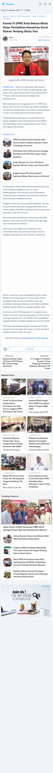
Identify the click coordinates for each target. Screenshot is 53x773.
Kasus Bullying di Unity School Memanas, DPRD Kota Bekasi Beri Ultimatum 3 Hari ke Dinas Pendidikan (39, 481)
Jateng (12, 726)
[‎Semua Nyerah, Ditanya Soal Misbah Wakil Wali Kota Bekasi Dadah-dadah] (7, 543)
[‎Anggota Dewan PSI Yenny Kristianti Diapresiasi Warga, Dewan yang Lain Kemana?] (7, 180)
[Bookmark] (5, 350)
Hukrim (32, 745)
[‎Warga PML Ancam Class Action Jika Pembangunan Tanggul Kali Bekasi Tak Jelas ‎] (13, 470)
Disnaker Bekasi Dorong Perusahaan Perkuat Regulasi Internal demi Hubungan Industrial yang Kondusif (30, 574)
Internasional (34, 726)
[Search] (45, 4)
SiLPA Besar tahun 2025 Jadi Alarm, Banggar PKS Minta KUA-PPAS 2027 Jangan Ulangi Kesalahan (30, 154)
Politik (12, 741)
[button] (44, 40)
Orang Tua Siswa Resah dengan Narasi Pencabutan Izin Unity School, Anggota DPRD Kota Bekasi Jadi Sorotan (13, 406)
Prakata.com (8, 87)
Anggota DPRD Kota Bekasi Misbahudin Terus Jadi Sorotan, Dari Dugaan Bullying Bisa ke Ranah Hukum (30, 550)
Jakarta (32, 722)
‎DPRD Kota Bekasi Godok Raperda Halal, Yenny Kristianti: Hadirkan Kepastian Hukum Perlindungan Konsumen (30, 143)
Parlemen (33, 741)
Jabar (11, 718)
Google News (29, 338)
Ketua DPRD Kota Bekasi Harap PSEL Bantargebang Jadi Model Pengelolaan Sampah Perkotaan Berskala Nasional (29, 562)
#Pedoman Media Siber (34, 761)
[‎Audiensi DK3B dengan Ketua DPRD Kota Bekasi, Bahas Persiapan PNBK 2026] (39, 394)
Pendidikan (13, 749)
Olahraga (33, 749)
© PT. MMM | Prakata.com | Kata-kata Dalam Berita (26, 760)
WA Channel (42, 338)
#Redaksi (24, 761)
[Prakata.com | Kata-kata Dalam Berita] (8, 4)
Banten (12, 722)
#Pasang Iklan (16, 761)
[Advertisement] (26, 265)
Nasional (32, 718)
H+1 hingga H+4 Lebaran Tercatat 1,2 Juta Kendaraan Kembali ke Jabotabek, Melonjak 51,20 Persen (39, 363)
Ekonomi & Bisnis (15, 745)
